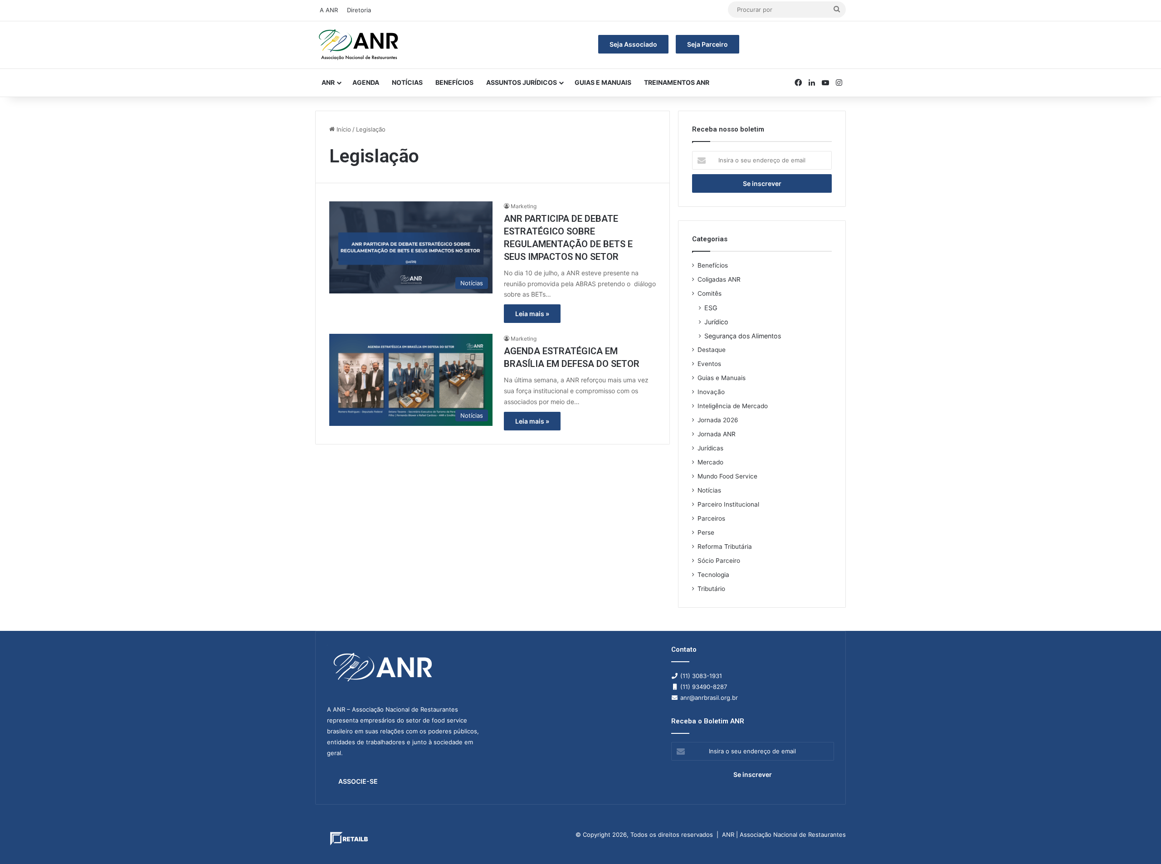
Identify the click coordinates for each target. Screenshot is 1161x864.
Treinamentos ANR (676, 82)
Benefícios (454, 82)
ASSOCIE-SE (358, 781)
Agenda (365, 82)
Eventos (709, 363)
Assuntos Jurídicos (521, 82)
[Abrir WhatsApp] (1138, 841)
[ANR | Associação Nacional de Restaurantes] (359, 45)
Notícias (407, 82)
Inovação (711, 391)
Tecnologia (713, 574)
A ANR (329, 10)
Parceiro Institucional (728, 504)
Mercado (710, 462)
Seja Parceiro (707, 44)
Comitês (710, 293)
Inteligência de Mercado (733, 406)
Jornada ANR (717, 434)
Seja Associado (633, 44)
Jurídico (716, 322)
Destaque (712, 349)
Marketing (524, 206)
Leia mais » (532, 313)
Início (343, 129)
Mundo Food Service (727, 476)
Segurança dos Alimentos (742, 336)
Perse (706, 532)
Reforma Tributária (725, 546)
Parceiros (711, 518)
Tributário (711, 588)
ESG (710, 308)
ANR (328, 82)
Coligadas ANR (719, 279)
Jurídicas (710, 448)
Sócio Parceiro (719, 560)
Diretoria (359, 10)
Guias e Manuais (603, 82)
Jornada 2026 (718, 420)
